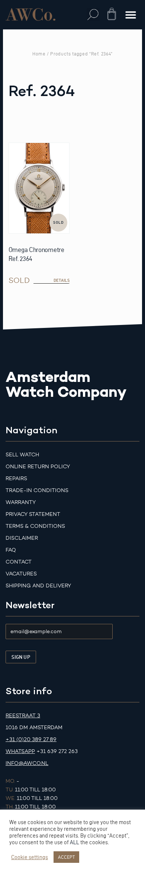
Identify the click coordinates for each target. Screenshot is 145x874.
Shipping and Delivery (38, 586)
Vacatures (21, 574)
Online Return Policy (38, 466)
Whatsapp (20, 751)
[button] (93, 14)
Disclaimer (22, 538)
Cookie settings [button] (29, 857)
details (62, 280)
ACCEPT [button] (66, 856)
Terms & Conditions (35, 526)
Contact (19, 562)
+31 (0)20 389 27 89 (31, 739)
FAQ (11, 550)
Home (39, 53)
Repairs (16, 478)
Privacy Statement (33, 514)
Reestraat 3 (23, 715)
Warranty (21, 502)
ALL (74, 842)
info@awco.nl (27, 763)
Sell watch (22, 455)
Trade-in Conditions (37, 490)
